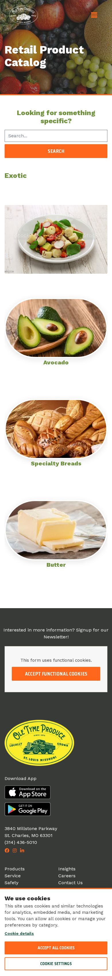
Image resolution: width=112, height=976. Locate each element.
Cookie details (19, 933)
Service (13, 875)
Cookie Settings (56, 963)
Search (56, 151)
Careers (67, 875)
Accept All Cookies (56, 947)
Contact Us (70, 882)
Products (15, 869)
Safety (11, 882)
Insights (67, 869)
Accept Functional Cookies (56, 673)
